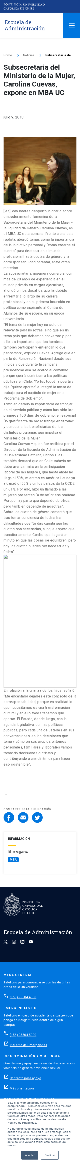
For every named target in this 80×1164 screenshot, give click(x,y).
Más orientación (22, 1088)
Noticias (28, 55)
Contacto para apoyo (25, 1078)
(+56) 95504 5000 (23, 1035)
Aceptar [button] (29, 1155)
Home (8, 55)
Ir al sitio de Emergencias (28, 1045)
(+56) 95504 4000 (23, 997)
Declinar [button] (50, 1155)
